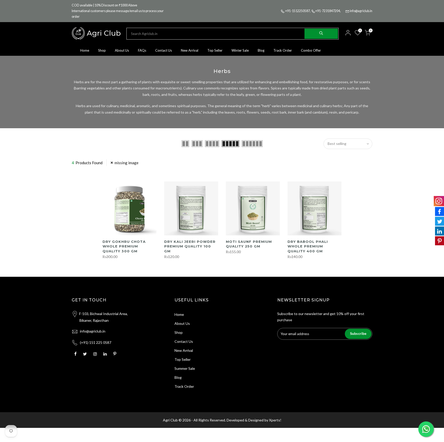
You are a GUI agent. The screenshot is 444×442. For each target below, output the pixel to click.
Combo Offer (311, 50)
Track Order (282, 50)
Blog (261, 50)
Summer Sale (184, 368)
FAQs (142, 50)
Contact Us (163, 50)
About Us (122, 50)
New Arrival (189, 50)
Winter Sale (240, 50)
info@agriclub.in (361, 11)
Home (84, 50)
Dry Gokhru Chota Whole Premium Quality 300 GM (124, 246)
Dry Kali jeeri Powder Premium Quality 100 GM (190, 246)
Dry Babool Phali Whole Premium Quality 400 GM (308, 246)
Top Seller (215, 50)
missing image (126, 162)
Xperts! (275, 420)
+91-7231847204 (327, 11)
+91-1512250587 (297, 11)
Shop (102, 50)
